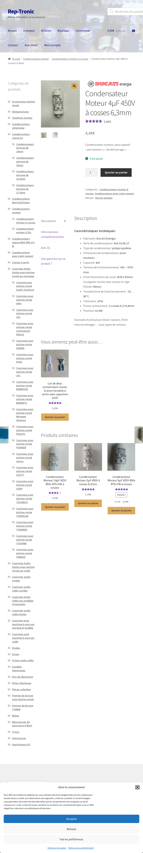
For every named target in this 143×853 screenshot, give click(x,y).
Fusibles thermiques (19, 668)
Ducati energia (103, 197)
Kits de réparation (22, 676)
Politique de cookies (57, 847)
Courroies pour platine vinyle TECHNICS (24, 498)
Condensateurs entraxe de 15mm (25, 161)
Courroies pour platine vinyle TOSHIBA (24, 539)
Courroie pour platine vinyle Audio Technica (25, 286)
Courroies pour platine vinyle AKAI (24, 299)
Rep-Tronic (21, 11)
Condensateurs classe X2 (21, 136)
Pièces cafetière (21, 689)
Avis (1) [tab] (45, 248)
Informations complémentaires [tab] (52, 234)
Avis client (31, 45)
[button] (137, 787)
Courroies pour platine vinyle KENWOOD (24, 385)
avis (107, 121)
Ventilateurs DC (21, 744)
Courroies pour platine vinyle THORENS (24, 525)
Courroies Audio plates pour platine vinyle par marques (23, 272)
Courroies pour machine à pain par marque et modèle (23, 624)
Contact (13, 45)
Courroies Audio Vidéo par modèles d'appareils (23, 600)
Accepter (71, 819)
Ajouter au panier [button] (55, 417)
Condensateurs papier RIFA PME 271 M (23, 242)
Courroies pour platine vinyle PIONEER (24, 444)
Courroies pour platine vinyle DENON (24, 344)
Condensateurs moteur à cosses (70, 58)
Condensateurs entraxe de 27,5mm (25, 188)
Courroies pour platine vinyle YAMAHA (24, 553)
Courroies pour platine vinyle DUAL (24, 358)
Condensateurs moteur (36, 58)
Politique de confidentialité (81, 847)
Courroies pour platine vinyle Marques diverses (24, 415)
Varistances (19, 738)
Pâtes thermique (21, 683)
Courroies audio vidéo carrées (21, 588)
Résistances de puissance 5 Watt (22, 723)
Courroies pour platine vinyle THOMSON (24, 512)
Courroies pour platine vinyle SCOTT (24, 471)
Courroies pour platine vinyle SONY (24, 485)
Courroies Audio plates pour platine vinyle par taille (23, 567)
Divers (15, 654)
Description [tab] (48, 221)
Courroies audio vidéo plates (21, 612)
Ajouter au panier (116, 172)
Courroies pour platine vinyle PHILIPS (24, 430)
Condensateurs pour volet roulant (114, 193)
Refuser (71, 829)
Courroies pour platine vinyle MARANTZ (24, 399)
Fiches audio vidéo (23, 660)
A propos (29, 30)
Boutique (63, 30)
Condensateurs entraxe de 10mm (25, 148)
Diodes (16, 648)
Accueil (12, 30)
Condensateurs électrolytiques (21, 200)
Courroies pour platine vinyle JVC (24, 371)
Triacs (15, 732)
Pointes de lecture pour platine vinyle (23, 697)
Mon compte (52, 45)
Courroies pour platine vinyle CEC (24, 313)
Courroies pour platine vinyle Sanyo (24, 457)
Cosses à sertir (20, 262)
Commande (83, 30)
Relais (15, 715)
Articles (46, 30)
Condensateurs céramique (21, 126)
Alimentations (20, 111)
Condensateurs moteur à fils (25, 230)
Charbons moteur (22, 117)
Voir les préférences (71, 839)
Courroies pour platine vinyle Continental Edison (24, 329)
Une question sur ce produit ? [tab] (53, 261)
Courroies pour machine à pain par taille (23, 637)
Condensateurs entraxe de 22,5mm (25, 175)
